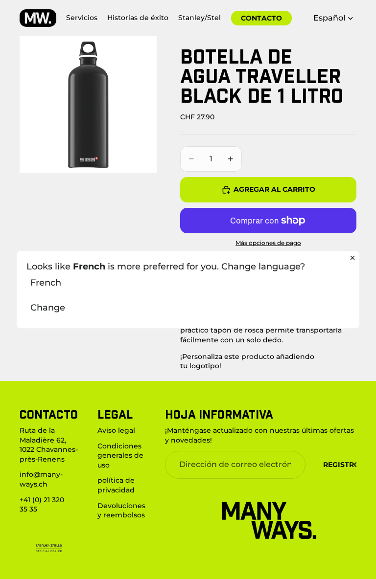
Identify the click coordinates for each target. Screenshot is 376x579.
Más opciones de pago (268, 243)
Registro (341, 464)
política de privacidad (116, 485)
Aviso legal (116, 430)
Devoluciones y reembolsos (121, 510)
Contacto (261, 18)
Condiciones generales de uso (120, 455)
